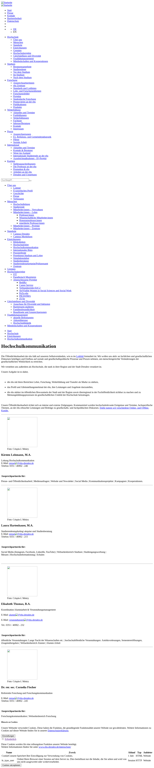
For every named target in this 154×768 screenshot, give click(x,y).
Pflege (16, 139)
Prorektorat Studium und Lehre (28, 255)
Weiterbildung (14, 110)
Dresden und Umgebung (25, 174)
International (13, 145)
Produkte (17, 107)
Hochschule (12, 37)
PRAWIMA (25, 296)
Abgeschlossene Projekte (25, 279)
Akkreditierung (20, 320)
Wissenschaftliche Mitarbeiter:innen (36, 217)
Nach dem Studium (22, 77)
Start (9, 10)
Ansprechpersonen (22, 134)
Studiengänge (19, 69)
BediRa (22, 282)
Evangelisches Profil (23, 190)
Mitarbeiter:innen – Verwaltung (28, 209)
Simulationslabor (21, 258)
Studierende (19, 207)
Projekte (17, 96)
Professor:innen (26, 215)
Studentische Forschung (24, 99)
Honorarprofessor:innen (30, 220)
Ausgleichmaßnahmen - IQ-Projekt (29, 158)
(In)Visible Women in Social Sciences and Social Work (45, 290)
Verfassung (18, 199)
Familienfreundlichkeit (24, 309)
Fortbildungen (20, 115)
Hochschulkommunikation (25, 247)
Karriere (11, 161)
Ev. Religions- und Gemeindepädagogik (32, 137)
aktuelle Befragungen (23, 317)
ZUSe (22, 298)
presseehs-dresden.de (21, 463)
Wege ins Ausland (21, 153)
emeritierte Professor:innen (32, 223)
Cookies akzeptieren (11, 765)
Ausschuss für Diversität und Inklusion (31, 304)
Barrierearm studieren (23, 306)
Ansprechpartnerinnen (23, 83)
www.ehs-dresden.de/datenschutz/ (55, 747)
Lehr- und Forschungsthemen (27, 91)
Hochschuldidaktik (22, 323)
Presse (10, 13)
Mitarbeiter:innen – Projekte (26, 226)
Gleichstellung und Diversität (27, 56)
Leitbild (17, 188)
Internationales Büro (22, 250)
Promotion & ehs (21, 169)
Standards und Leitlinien (24, 88)
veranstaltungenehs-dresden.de (26, 620)
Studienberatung (21, 261)
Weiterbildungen (21, 118)
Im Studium (18, 74)
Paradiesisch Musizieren (24, 277)
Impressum (18, 128)
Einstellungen (8, 736)
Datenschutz (13, 21)
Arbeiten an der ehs (22, 172)
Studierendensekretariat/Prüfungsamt (30, 263)
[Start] (6, 2)
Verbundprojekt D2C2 (29, 288)
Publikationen (19, 104)
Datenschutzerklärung (58, 730)
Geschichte (18, 193)
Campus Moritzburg (22, 236)
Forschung (12, 80)
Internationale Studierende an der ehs (30, 155)
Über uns (17, 39)
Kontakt (11, 15)
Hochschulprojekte (22, 53)
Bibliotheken (19, 242)
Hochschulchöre (21, 244)
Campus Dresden (21, 234)
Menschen (18, 42)
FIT (15, 274)
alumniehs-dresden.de (21, 615)
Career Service (26, 285)
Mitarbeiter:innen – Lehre (25, 212)
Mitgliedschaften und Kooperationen (30, 61)
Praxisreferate (19, 253)
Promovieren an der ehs (24, 101)
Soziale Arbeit (20, 142)
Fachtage (17, 120)
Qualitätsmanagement (23, 58)
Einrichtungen (20, 47)
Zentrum (17, 266)
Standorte (17, 45)
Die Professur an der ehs (24, 166)
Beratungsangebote (22, 66)
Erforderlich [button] (10, 739)
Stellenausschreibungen (24, 164)
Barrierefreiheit (14, 18)
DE (15, 29)
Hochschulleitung (21, 204)
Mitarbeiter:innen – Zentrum (26, 228)
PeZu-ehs (23, 293)
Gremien (17, 50)
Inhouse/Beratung (21, 123)
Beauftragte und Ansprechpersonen (30, 312)
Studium (11, 64)
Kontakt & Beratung (23, 150)
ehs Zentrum (19, 85)
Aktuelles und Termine (24, 112)
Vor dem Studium (21, 72)
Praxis (10, 131)
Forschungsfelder (21, 93)
